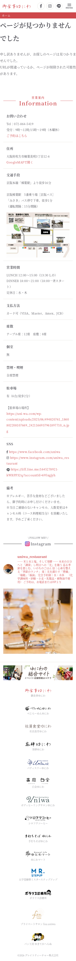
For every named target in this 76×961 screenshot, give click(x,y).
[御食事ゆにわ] (16, 6)
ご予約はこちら (16, 135)
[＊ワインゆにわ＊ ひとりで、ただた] (38, 623)
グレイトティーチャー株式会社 (42, 955)
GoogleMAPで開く (19, 162)
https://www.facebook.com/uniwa (34, 452)
